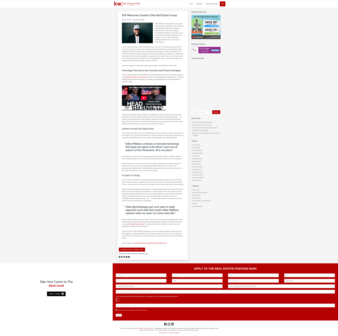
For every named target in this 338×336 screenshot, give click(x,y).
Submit (119, 315)
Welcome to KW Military (200, 130)
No (118, 299)
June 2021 (196, 156)
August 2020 (197, 161)
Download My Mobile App (132, 249)
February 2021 (197, 158)
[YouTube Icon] (169, 325)
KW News (196, 195)
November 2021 (198, 153)
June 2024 (196, 147)
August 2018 (197, 180)
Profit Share (197, 198)
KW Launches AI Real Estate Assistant (205, 128)
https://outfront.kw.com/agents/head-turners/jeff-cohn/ (150, 243)
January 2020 (197, 169)
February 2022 (197, 150)
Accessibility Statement (173, 332)
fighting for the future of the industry (135, 77)
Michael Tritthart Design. (145, 328)
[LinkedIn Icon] (172, 325)
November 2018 (198, 177)
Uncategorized (197, 206)
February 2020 (197, 167)
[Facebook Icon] (165, 325)
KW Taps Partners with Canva (202, 125)
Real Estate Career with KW (202, 201)
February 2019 (197, 175)
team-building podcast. (137, 224)
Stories (195, 203)
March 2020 (197, 164)
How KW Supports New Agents (203, 122)
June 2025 (196, 145)
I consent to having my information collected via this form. (132, 310)
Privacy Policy (162, 332)
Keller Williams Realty (200, 192)
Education (196, 190)
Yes (118, 301)
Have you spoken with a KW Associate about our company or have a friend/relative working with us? (147, 296)
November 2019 (198, 172)
